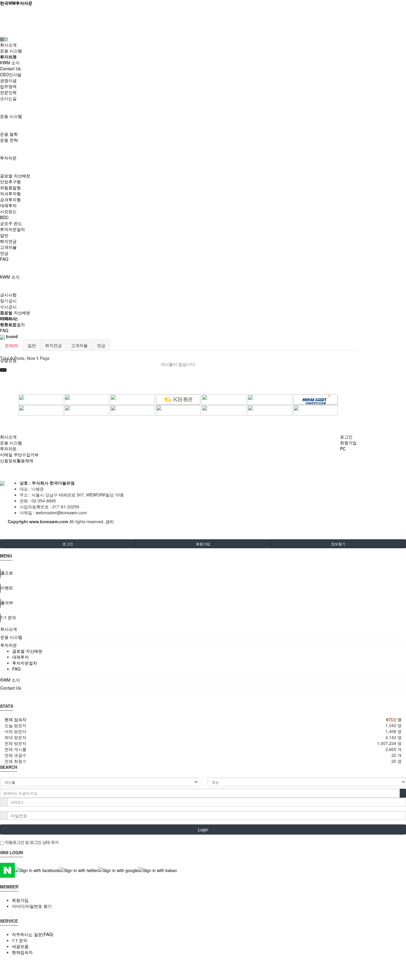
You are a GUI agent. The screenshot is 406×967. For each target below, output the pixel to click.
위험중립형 (10, 187)
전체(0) (11, 345)
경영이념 (8, 80)
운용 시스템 (11, 116)
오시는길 (8, 98)
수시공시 (8, 307)
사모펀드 (8, 211)
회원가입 (348, 443)
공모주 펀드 (11, 223)
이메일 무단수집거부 (19, 454)
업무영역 (8, 86)
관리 (110, 521)
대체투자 (8, 205)
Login (203, 829)
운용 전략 (9, 140)
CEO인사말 (10, 74)
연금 (4, 253)
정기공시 (8, 301)
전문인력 (8, 92)
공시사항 (8, 295)
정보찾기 (338, 543)
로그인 (346, 437)
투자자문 (8, 158)
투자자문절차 (12, 229)
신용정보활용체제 (16, 460)
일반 (4, 235)
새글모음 (20, 946)
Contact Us (10, 68)
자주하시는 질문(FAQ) (32, 934)
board (11, 336)
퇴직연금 (8, 241)
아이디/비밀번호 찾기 (32, 906)
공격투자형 (10, 199)
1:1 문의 (19, 940)
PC (343, 449)
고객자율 (8, 247)
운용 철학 (9, 134)
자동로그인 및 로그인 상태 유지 (31, 842)
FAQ (4, 259)
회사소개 (8, 45)
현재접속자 (22, 952)
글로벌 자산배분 (15, 176)
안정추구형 (10, 182)
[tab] (203, 629)
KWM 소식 (10, 277)
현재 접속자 (15, 719)
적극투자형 (10, 193)
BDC (4, 217)
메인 (4, 39)
